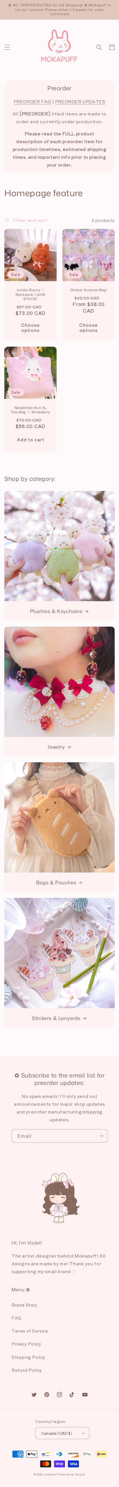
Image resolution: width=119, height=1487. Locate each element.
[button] (7, 47)
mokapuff (50, 1474)
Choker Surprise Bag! (88, 290)
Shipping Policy (28, 1357)
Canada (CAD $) (56, 1433)
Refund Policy (27, 1370)
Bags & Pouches (56, 882)
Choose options (30, 327)
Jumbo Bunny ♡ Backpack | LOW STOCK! (30, 294)
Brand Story (24, 1305)
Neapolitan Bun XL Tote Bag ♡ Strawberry (30, 410)
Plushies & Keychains (56, 611)
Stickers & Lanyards (56, 1018)
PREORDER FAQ (32, 101)
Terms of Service (30, 1331)
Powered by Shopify (71, 1474)
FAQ (16, 1318)
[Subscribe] (100, 1136)
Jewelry (56, 747)
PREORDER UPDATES (80, 101)
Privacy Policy (26, 1344)
